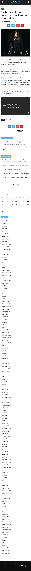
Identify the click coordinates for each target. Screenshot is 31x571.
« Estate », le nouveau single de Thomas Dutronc (15, 177)
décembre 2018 (6, 459)
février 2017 (5, 517)
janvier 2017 (5, 519)
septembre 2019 (6, 436)
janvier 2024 (5, 301)
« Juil (2, 211)
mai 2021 (4, 384)
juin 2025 (4, 257)
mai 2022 (4, 353)
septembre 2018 (6, 467)
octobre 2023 (5, 309)
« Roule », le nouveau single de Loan (11, 169)
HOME (4, 563)
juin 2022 (4, 350)
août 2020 (5, 408)
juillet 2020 (5, 410)
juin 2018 (4, 475)
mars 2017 (5, 514)
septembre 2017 (6, 498)
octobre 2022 (5, 340)
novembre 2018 (6, 462)
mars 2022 (5, 358)
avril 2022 (4, 356)
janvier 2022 (5, 363)
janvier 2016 (5, 550)
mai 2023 (4, 322)
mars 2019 (5, 452)
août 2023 (5, 314)
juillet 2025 (5, 254)
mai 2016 (4, 540)
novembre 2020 (6, 400)
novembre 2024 (6, 275)
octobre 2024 (5, 278)
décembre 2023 (6, 304)
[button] (28, 2)
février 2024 (5, 299)
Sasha (2, 60)
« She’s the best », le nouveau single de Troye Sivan (15, 173)
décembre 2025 (6, 241)
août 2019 (5, 439)
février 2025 (5, 267)
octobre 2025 (5, 247)
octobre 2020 (5, 402)
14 (19, 198)
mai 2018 (4, 478)
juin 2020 (4, 413)
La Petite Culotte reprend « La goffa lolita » (14, 142)
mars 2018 (5, 483)
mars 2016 (5, 545)
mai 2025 (4, 260)
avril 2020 (4, 418)
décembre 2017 (6, 491)
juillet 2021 (5, 379)
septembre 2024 (6, 280)
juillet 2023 (5, 317)
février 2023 (5, 330)
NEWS (9, 563)
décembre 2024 (6, 273)
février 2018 (5, 485)
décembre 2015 (6, 553)
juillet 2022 (5, 348)
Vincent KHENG (6, 21)
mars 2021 (5, 389)
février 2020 (5, 423)
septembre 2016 (6, 530)
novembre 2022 (6, 337)
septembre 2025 (6, 249)
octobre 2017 (5, 496)
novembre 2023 (6, 306)
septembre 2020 (6, 405)
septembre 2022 (6, 343)
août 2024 (5, 283)
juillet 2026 (5, 223)
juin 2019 (4, 444)
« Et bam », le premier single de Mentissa (13, 144)
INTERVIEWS (15, 563)
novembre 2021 (6, 369)
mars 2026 (5, 234)
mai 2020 (4, 415)
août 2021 (5, 376)
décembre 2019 (6, 428)
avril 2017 (4, 511)
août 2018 (5, 470)
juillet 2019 (5, 441)
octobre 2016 (5, 527)
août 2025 (5, 252)
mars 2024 (5, 296)
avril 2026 (4, 231)
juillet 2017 (5, 504)
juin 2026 (4, 226)
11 (7, 198)
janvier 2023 (5, 332)
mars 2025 (5, 265)
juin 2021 (4, 382)
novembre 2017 (6, 493)
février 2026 (5, 236)
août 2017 (5, 501)
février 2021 (5, 392)
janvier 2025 (5, 270)
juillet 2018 (5, 472)
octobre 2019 (5, 433)
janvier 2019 (5, 457)
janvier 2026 (5, 239)
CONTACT (14, 566)
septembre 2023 (6, 311)
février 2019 (5, 454)
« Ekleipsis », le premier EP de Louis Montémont (14, 165)
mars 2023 (5, 327)
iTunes (5, 80)
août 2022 (5, 345)
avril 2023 (4, 324)
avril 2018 (4, 480)
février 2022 (5, 361)
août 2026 (5, 221)
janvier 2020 (5, 426)
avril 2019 (4, 449)
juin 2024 (4, 288)
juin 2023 (4, 319)
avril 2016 (4, 542)
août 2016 (5, 532)
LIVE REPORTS (23, 563)
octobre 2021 (5, 371)
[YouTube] (25, 566)
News (2, 9)
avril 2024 (4, 293)
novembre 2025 (6, 244)
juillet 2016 (5, 535)
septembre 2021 (6, 374)
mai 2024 (4, 291)
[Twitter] (22, 566)
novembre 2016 (6, 524)
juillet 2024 (5, 286)
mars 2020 (5, 421)
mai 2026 (4, 228)
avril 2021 (4, 387)
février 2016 (5, 548)
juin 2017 (4, 506)
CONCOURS (7, 566)
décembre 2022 (6, 335)
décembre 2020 (6, 397)
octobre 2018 (5, 465)
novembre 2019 (6, 431)
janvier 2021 (5, 395)
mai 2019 (4, 446)
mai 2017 (4, 509)
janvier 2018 (5, 488)
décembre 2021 (6, 366)
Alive (7, 119)
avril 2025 (4, 262)
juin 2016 (4, 537)
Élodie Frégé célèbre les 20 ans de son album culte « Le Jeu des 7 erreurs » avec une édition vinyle (16, 160)
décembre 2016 (6, 522)
